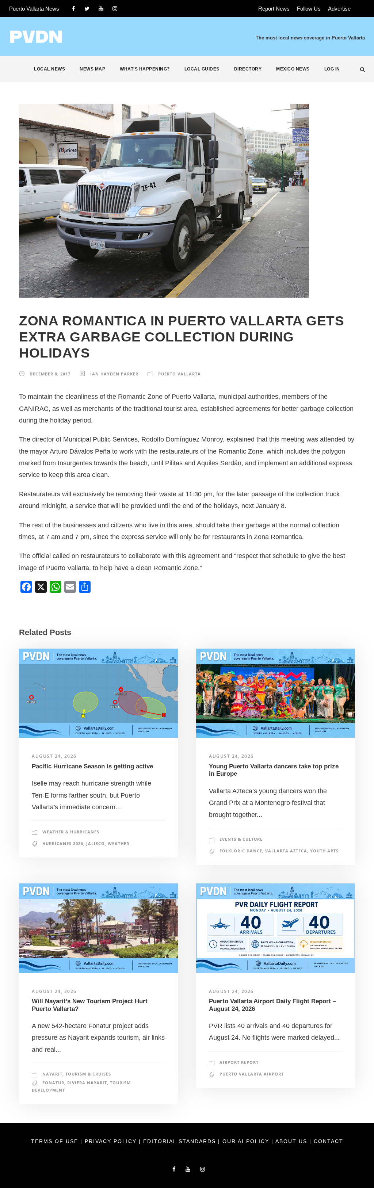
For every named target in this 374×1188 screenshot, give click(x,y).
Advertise (339, 8)
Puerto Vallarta (179, 374)
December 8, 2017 (50, 374)
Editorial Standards (180, 1141)
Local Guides (202, 69)
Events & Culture (241, 839)
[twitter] (86, 8)
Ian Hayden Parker (114, 374)
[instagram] (114, 8)
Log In (332, 69)
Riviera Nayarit (87, 1082)
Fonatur (53, 1082)
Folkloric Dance (241, 850)
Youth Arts (324, 850)
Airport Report (239, 1062)
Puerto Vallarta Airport (252, 1074)
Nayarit (52, 1074)
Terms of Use (55, 1141)
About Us (292, 1141)
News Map (92, 69)
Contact (328, 1141)
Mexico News (293, 69)
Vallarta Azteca (286, 850)
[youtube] (101, 8)
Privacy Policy (112, 1141)
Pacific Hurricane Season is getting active (92, 766)
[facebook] (73, 8)
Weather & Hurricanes (70, 831)
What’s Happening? (145, 69)
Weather (118, 843)
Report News (274, 8)
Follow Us (309, 8)
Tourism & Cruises (88, 1074)
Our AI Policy (245, 1141)
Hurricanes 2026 (62, 843)
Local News (49, 69)
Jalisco (95, 843)
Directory (248, 69)
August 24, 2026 (54, 756)
